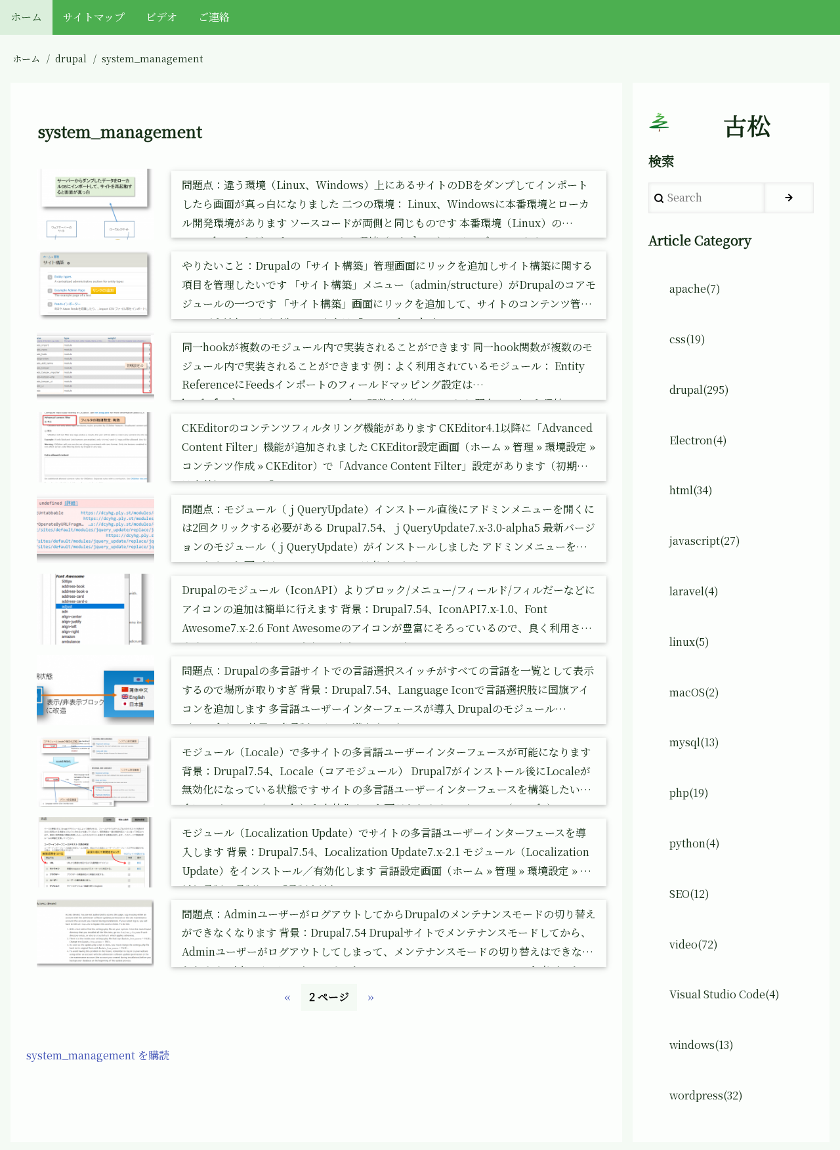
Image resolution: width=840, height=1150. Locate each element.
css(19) (687, 339)
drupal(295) (699, 389)
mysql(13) (694, 742)
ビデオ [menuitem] (161, 16)
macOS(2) (694, 692)
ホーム (26, 58)
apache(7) (695, 288)
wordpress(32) (706, 1095)
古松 (746, 125)
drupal (71, 58)
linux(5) (689, 641)
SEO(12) (689, 893)
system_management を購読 (97, 1055)
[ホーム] (658, 122)
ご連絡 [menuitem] (214, 16)
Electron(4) (698, 440)
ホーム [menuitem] (26, 16)
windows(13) (701, 1044)
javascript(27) (704, 540)
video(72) (693, 944)
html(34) (691, 490)
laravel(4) (694, 591)
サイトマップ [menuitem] (94, 16)
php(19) (689, 792)
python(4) (694, 843)
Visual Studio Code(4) (724, 994)
